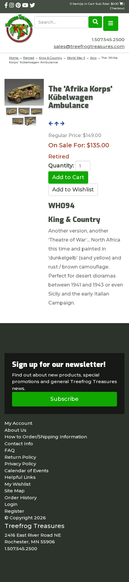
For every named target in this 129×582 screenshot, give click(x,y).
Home (14, 58)
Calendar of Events (26, 470)
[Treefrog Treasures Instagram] (12, 5)
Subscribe (64, 399)
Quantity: (61, 165)
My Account (18, 423)
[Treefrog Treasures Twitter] (32, 5)
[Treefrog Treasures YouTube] (26, 5)
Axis (93, 58)
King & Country (50, 58)
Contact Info (18, 443)
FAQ (9, 450)
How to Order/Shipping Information (45, 437)
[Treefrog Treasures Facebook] (6, 5)
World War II (76, 58)
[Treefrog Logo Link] (19, 29)
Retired (28, 58)
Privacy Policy (20, 463)
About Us (15, 430)
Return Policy (20, 457)
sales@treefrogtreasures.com (89, 46)
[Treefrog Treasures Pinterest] (19, 5)
